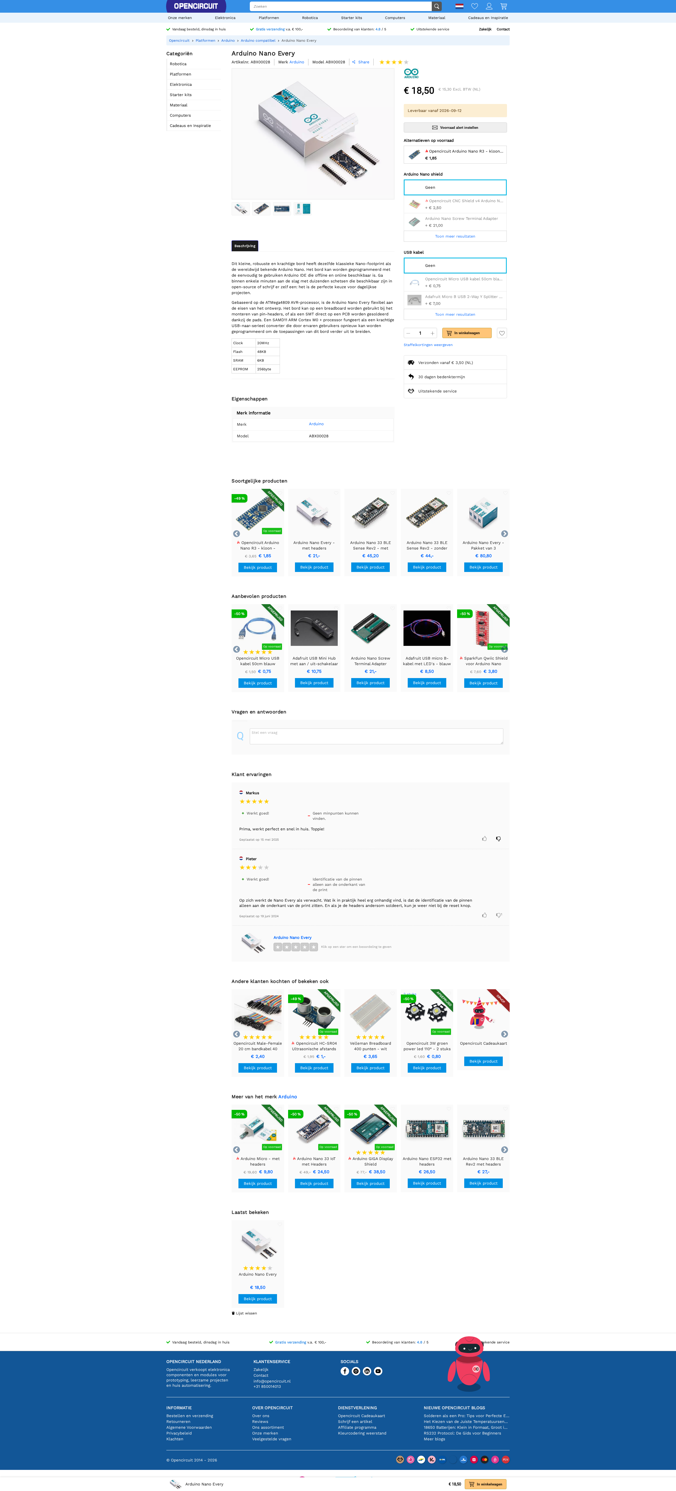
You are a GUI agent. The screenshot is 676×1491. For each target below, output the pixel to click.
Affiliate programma (357, 1427)
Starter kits (351, 18)
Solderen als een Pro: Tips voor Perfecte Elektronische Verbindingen (467, 1415)
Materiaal (436, 18)
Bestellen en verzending (189, 1415)
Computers (395, 18)
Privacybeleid (179, 1433)
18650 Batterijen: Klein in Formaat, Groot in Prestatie (467, 1427)
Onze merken (180, 18)
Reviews (260, 1421)
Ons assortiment (268, 1427)
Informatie (179, 1407)
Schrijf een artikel (355, 1421)
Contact (503, 29)
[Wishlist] (470, 7)
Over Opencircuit (272, 1407)
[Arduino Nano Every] (240, 208)
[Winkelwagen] (499, 7)
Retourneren (178, 1421)
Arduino (316, 424)
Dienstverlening (357, 1407)
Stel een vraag (264, 732)
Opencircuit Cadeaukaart (361, 1415)
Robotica (310, 18)
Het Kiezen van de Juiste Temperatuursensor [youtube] (467, 1421)
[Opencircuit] (196, 6)
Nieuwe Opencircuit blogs (454, 1407)
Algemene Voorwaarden (189, 1427)
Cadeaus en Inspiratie (488, 18)
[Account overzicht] (485, 7)
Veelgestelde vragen (271, 1439)
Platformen (269, 18)
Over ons (260, 1415)
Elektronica (225, 18)
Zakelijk (485, 29)
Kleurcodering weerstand (362, 1433)
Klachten (174, 1439)
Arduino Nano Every (293, 937)
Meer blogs (434, 1439)
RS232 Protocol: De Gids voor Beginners (462, 1433)
